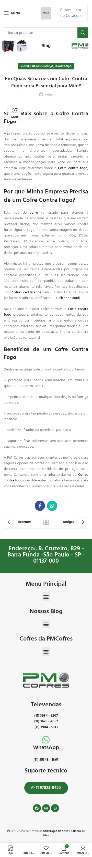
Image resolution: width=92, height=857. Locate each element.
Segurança (63, 66)
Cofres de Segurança (37, 66)
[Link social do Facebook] (40, 506)
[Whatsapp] (55, 808)
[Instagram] (46, 808)
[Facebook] (37, 808)
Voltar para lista (46, 522)
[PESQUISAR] (82, 32)
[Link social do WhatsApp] (52, 506)
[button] (46, 596)
